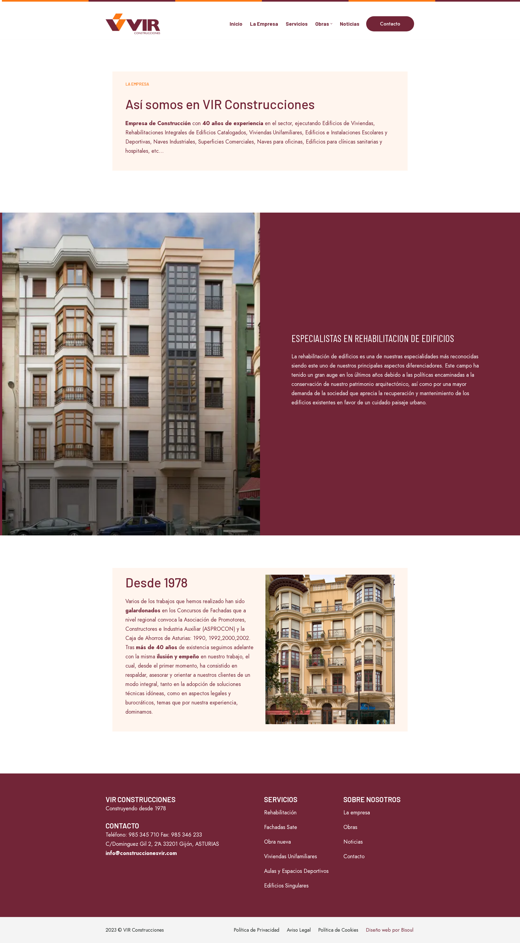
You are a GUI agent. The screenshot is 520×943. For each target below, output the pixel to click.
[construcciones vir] (133, 24)
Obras (350, 827)
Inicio (236, 24)
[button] (331, 24)
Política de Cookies (338, 930)
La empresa (356, 813)
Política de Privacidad (256, 930)
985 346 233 (186, 835)
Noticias (349, 24)
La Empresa (264, 24)
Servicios (297, 24)
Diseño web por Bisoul (389, 930)
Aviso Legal (299, 930)
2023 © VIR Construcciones (135, 930)
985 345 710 (144, 835)
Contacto (390, 23)
